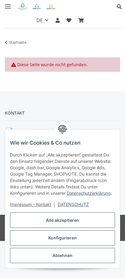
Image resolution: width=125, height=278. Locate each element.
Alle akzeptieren (62, 220)
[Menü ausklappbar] (8, 4)
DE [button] (39, 20)
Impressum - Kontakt (30, 204)
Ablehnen (62, 255)
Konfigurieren (62, 237)
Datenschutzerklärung (89, 193)
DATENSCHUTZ (73, 204)
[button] (121, 7)
